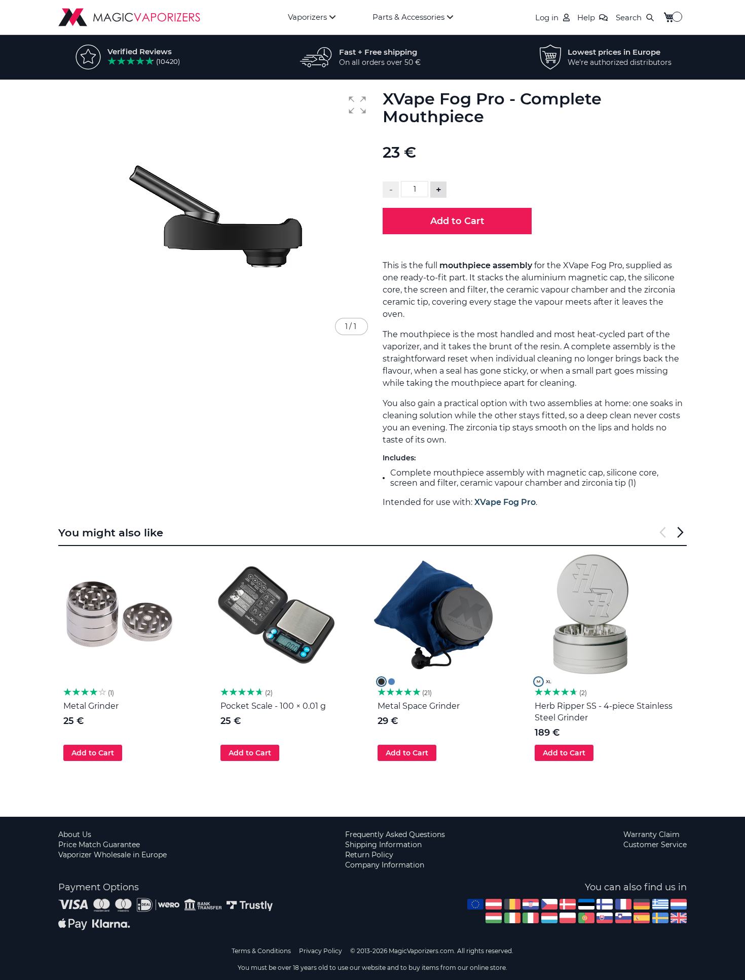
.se (660, 918)
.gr (660, 904)
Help (586, 17)
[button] (357, 105)
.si (623, 918)
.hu (494, 918)
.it (531, 918)
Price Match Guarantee (99, 844)
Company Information (384, 864)
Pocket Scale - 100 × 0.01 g (273, 706)
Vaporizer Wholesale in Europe (112, 854)
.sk (605, 918)
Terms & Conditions (261, 951)
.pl (568, 918)
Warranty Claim (651, 834)
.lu (549, 918)
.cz (549, 904)
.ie (512, 918)
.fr (623, 904)
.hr (531, 904)
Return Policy (369, 854)
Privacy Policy (320, 951)
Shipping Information (383, 844)
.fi (605, 904)
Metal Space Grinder (419, 706)
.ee (586, 904)
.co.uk (678, 918)
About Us (74, 834)
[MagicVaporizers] (129, 17)
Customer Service (655, 844)
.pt (586, 918)
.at (494, 904)
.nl (678, 904)
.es (642, 918)
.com (475, 904)
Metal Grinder (91, 706)
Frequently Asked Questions (395, 834)
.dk (568, 904)
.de (642, 904)
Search (629, 17)
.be (512, 904)
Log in (546, 17)
